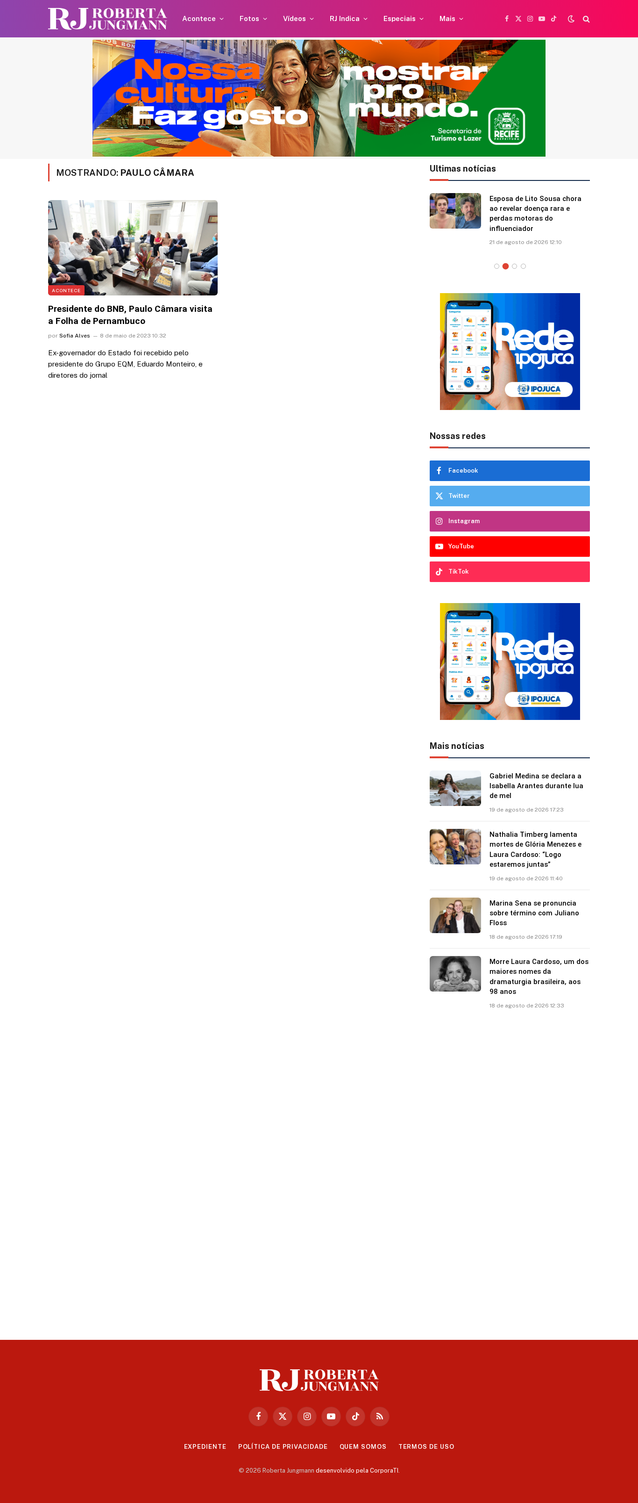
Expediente (205, 1446)
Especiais (399, 18)
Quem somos (363, 1446)
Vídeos (294, 18)
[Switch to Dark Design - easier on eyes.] (571, 18)
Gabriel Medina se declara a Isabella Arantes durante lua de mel (536, 786)
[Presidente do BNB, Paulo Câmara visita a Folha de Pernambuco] (133, 247)
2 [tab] (505, 266)
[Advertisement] (510, 1170)
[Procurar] (585, 18)
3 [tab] (514, 266)
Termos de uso (426, 1446)
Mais (447, 18)
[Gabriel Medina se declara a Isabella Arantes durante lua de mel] (455, 788)
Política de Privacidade (283, 1446)
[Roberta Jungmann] (107, 19)
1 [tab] (496, 266)
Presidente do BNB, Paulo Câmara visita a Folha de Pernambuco (130, 314)
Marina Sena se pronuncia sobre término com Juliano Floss (534, 913)
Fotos (249, 18)
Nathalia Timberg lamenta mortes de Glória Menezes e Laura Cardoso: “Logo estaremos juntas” (535, 849)
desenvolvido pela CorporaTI (357, 1470)
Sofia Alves (74, 335)
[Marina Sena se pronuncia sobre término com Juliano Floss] (455, 915)
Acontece (199, 18)
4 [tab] (523, 266)
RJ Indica (345, 18)
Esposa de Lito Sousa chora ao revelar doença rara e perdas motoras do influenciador (535, 213)
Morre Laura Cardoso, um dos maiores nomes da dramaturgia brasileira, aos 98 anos (538, 976)
